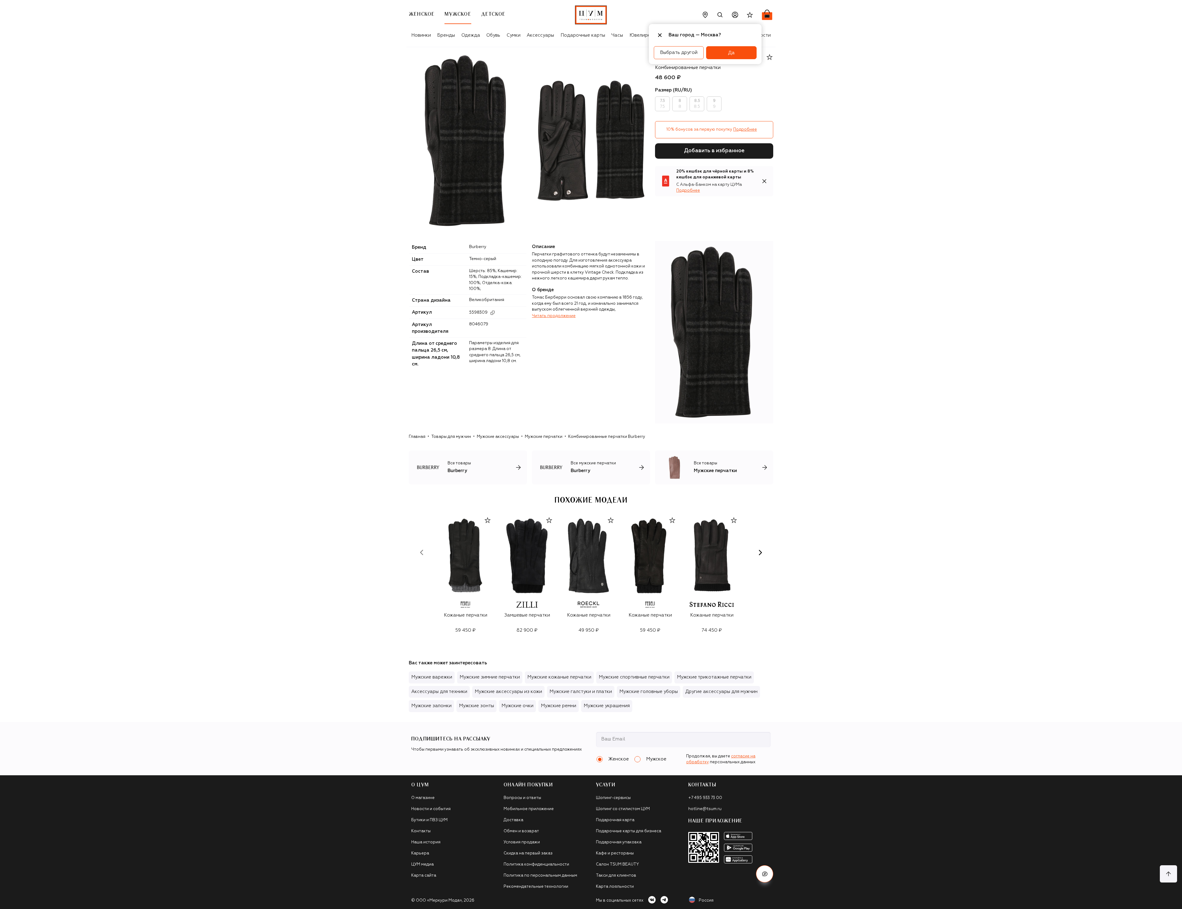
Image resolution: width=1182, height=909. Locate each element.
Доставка (513, 820)
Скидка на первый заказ (528, 853)
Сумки (514, 35)
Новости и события (431, 809)
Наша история (425, 842)
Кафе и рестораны (615, 853)
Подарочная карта (615, 820)
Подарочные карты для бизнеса (628, 831)
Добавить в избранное (714, 150)
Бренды (446, 35)
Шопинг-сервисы (613, 798)
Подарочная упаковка (618, 842)
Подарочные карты (583, 35)
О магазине (423, 798)
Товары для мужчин (451, 437)
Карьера (420, 853)
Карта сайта (423, 876)
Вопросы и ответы (522, 798)
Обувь (493, 35)
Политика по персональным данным (540, 876)
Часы (617, 35)
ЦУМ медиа (422, 864)
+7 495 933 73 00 (705, 798)
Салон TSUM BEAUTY (617, 864)
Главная (417, 437)
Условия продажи (522, 842)
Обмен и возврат (521, 831)
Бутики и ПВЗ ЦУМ (429, 820)
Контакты (421, 831)
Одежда (470, 35)
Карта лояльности (615, 887)
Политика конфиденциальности (536, 864)
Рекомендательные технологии (536, 887)
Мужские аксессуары (498, 437)
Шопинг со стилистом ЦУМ (623, 809)
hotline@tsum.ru (705, 809)
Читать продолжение (554, 316)
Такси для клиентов (616, 876)
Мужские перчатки (543, 437)
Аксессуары (540, 35)
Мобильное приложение (529, 809)
